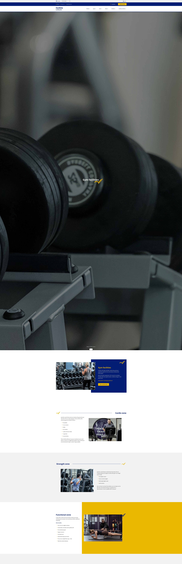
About (106, 8)
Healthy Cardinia (122, 8)
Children (113, 8)
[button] (103, 384)
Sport (94, 8)
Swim (100, 8)
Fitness (87, 8)
